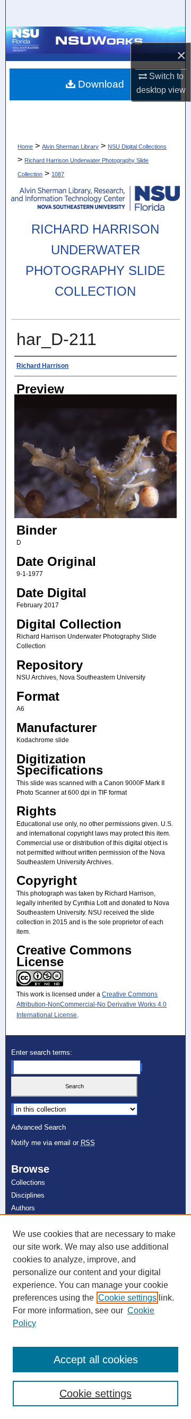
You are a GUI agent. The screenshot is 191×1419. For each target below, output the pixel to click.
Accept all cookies (96, 1359)
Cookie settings (127, 1297)
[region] (95, 1316)
